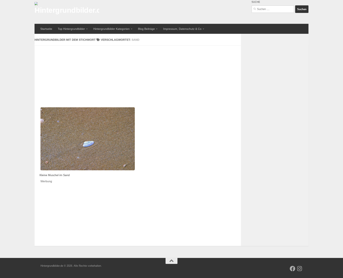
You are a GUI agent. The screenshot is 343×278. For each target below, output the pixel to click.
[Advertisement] (138, 73)
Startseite (46, 28)
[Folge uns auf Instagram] (300, 268)
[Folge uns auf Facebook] (292, 268)
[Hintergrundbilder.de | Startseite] (67, 12)
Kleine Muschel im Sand (55, 175)
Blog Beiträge (146, 28)
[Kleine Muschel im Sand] (87, 138)
